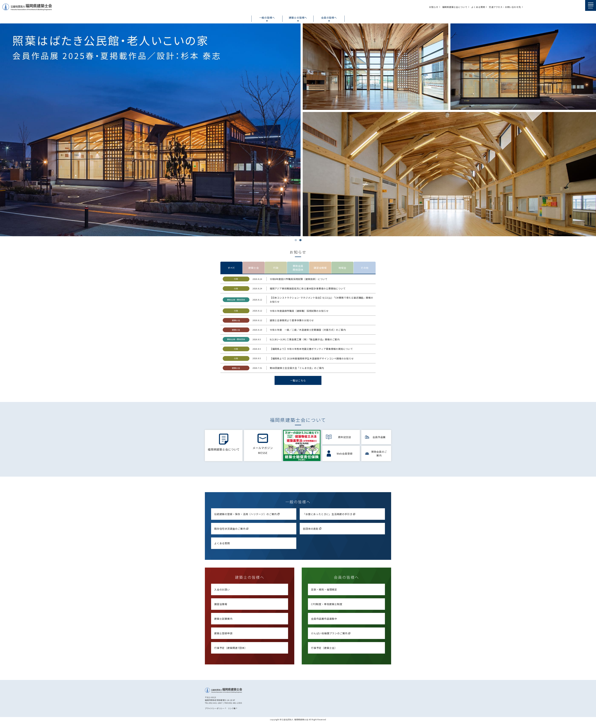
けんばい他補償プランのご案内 (329, 633)
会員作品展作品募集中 (324, 618)
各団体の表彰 (310, 528)
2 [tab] (300, 240)
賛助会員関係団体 (298, 267)
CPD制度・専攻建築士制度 (326, 604)
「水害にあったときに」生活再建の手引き (327, 514)
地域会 (342, 268)
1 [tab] (295, 240)
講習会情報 (320, 268)
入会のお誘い (222, 589)
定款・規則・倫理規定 (324, 589)
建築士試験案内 (223, 618)
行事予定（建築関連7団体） (230, 648)
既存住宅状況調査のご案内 (230, 528)
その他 (364, 268)
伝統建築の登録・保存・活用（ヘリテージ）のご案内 (245, 514)
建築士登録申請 (223, 633)
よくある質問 (222, 543)
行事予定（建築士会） (324, 648)
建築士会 (253, 268)
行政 (275, 268)
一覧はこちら (298, 380)
